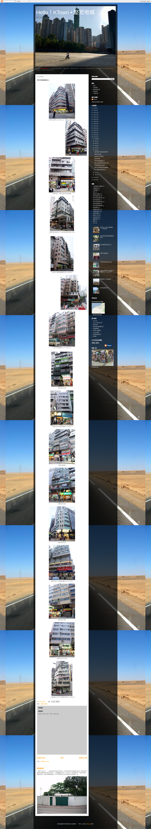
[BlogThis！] (54, 701)
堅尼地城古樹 (96, 196)
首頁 (62, 758)
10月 (96, 139)
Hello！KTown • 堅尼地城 (65, 12)
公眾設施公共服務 (97, 186)
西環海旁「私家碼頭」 (106, 279)
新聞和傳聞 (96, 211)
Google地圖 (96, 332)
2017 (95, 126)
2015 (95, 130)
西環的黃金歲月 (97, 334)
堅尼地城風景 (96, 199)
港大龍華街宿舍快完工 (100, 169)
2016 (95, 128)
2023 (95, 112)
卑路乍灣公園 (97, 154)
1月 (96, 174)
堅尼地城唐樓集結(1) (99, 160)
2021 (95, 117)
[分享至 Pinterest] (59, 701)
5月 (96, 147)
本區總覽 (95, 87)
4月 (96, 150)
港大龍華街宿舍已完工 (106, 244)
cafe (94, 223)
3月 (96, 172)
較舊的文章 (83, 758)
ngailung (95, 320)
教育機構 (95, 207)
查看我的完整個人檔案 (97, 102)
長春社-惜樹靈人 (97, 330)
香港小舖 (95, 324)
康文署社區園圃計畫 (98, 326)
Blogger (89, 824)
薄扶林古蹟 (96, 217)
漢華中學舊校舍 (104, 253)
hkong (95, 99)
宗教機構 (95, 190)
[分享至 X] (55, 701)
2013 (95, 134)
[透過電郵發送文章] (49, 701)
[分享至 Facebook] (57, 701)
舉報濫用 (94, 298)
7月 (96, 145)
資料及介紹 (96, 215)
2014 (95, 132)
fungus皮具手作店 (97, 322)
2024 (95, 110)
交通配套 (95, 188)
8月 (96, 143)
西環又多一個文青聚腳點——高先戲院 (106, 228)
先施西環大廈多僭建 (99, 165)
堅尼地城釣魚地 (104, 288)
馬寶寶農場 (96, 328)
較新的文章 (41, 758)
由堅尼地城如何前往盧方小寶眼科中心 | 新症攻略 (107, 271)
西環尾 (94, 336)
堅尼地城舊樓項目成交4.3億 (101, 163)
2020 (95, 119)
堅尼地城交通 (96, 89)
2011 (95, 177)
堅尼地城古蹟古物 (97, 197)
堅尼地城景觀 (96, 203)
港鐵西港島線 (96, 209)
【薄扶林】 (96, 93)
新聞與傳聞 (96, 213)
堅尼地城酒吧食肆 (97, 201)
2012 (95, 137)
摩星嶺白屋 (40, 768)
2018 (95, 123)
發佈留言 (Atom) (45, 761)
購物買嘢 (95, 219)
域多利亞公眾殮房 (99, 156)
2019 (95, 121)
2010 (95, 179)
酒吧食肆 (95, 91)
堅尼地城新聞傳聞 (97, 205)
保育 (94, 192)
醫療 (94, 221)
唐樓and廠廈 (44, 704)
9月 (96, 141)
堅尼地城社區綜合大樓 (106, 262)
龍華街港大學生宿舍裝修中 (101, 152)
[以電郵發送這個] (52, 701)
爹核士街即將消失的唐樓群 (101, 167)
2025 (95, 108)
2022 (95, 114)
